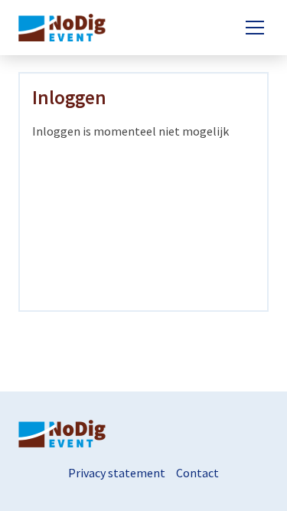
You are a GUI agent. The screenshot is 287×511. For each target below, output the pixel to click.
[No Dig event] (67, 27)
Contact (197, 472)
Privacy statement (116, 472)
